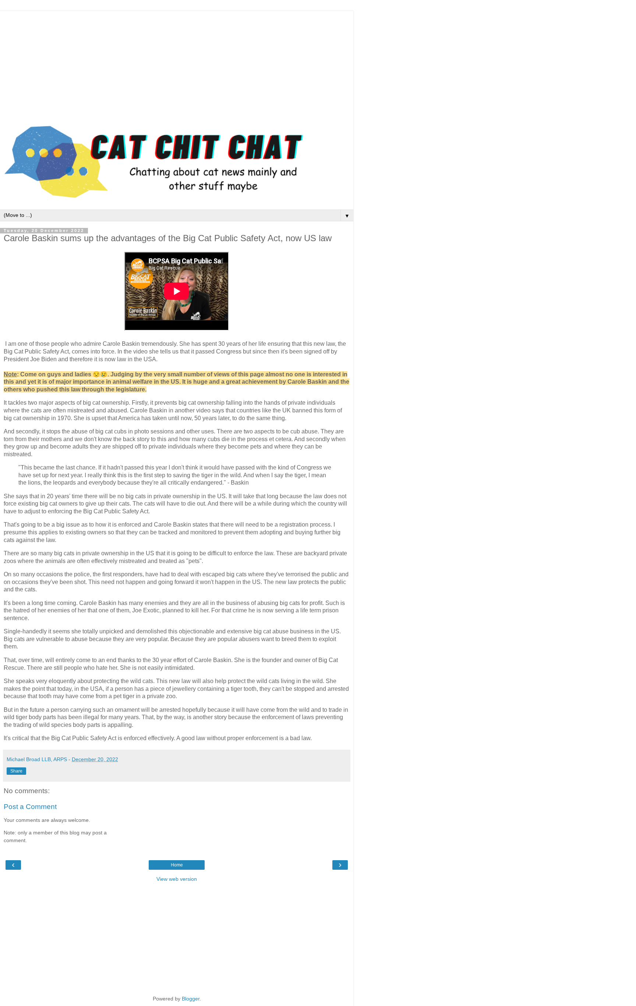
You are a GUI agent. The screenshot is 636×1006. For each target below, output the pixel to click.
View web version (176, 879)
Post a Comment (30, 806)
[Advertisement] (176, 62)
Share (16, 771)
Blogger (190, 999)
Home (177, 865)
